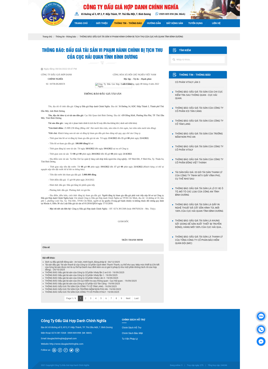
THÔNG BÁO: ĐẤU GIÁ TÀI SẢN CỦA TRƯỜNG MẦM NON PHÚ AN (199, 126)
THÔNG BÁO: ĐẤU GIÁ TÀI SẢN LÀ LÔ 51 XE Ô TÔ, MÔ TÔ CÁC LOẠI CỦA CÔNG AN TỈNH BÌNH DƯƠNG (199, 182)
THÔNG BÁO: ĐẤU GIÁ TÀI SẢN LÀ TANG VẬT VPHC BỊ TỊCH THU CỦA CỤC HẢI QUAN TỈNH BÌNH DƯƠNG (199, 247)
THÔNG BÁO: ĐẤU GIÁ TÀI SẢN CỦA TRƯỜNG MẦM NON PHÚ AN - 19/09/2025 (83, 289)
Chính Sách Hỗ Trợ (131, 327)
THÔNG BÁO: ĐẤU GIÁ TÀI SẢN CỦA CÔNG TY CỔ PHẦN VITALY (199, 139)
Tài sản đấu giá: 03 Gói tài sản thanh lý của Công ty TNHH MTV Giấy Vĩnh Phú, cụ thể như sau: (198, 166)
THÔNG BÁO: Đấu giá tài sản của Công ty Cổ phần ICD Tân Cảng (199, 101)
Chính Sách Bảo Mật (132, 333)
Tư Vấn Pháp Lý (130, 338)
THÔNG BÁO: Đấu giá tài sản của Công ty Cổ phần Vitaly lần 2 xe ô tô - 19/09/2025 (84, 272)
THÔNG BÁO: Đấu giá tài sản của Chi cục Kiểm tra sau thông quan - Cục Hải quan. (199, 86)
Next (128, 298)
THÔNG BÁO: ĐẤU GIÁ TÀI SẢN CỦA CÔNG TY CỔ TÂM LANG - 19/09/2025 (81, 286)
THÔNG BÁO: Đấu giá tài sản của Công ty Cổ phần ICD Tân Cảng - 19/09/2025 (82, 283)
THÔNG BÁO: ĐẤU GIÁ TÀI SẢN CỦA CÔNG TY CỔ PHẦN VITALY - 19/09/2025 (82, 292)
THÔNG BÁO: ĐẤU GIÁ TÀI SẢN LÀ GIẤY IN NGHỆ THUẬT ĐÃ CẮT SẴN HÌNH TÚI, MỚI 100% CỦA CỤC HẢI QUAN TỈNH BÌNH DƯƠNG (199, 198)
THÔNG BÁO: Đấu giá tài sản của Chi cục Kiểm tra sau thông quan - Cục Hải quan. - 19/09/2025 (91, 281)
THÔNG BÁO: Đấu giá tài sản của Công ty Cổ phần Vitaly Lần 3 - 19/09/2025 (81, 278)
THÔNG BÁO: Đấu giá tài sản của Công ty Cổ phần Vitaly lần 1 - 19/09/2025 (81, 275)
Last (136, 298)
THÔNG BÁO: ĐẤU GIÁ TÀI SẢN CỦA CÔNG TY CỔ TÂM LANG (199, 113)
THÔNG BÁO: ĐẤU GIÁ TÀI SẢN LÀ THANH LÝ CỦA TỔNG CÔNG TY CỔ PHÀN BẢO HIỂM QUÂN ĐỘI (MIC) (199, 231)
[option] (198, 87)
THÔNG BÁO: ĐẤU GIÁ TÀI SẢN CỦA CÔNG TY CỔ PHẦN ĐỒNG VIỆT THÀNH (199, 152)
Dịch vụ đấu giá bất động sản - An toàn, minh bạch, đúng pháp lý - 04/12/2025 (82, 262)
